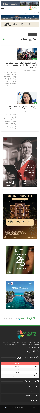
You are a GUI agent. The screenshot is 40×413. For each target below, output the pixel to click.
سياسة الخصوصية (30, 395)
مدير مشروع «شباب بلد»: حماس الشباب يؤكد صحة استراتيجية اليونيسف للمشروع (21, 108)
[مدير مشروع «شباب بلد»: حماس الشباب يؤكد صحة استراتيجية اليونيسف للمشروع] (27, 98)
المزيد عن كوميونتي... (33, 347)
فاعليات (34, 59)
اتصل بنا (33, 400)
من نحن (33, 391)
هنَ (35, 103)
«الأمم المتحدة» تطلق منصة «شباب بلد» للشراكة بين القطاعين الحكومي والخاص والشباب (21, 65)
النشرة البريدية (31, 386)
